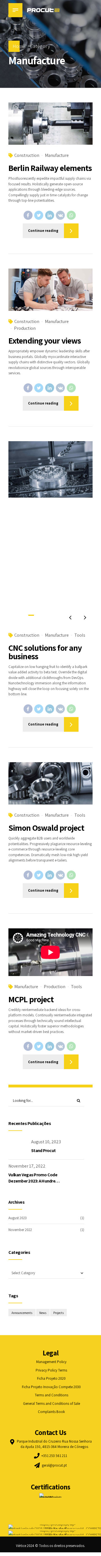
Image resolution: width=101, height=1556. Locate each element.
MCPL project (31, 999)
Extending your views (44, 340)
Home (19, 46)
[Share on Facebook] (28, 215)
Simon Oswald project (46, 827)
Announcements (22, 1313)
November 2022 (20, 1229)
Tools (79, 635)
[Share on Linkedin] (49, 215)
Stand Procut (43, 1150)
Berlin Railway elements (50, 167)
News (42, 1313)
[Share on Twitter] (38, 215)
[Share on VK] (60, 215)
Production (25, 328)
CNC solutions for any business (45, 652)
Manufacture (57, 155)
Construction (26, 155)
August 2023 (17, 1218)
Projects (58, 1313)
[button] (70, 617)
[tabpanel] (50, 533)
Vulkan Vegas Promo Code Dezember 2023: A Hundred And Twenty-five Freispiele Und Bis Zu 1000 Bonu (33, 1184)
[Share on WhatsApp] (71, 215)
